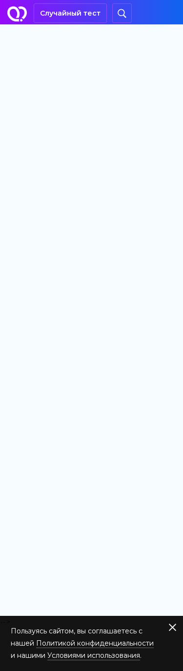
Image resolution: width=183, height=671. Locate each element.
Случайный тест (70, 13)
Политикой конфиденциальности (95, 643)
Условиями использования (93, 655)
